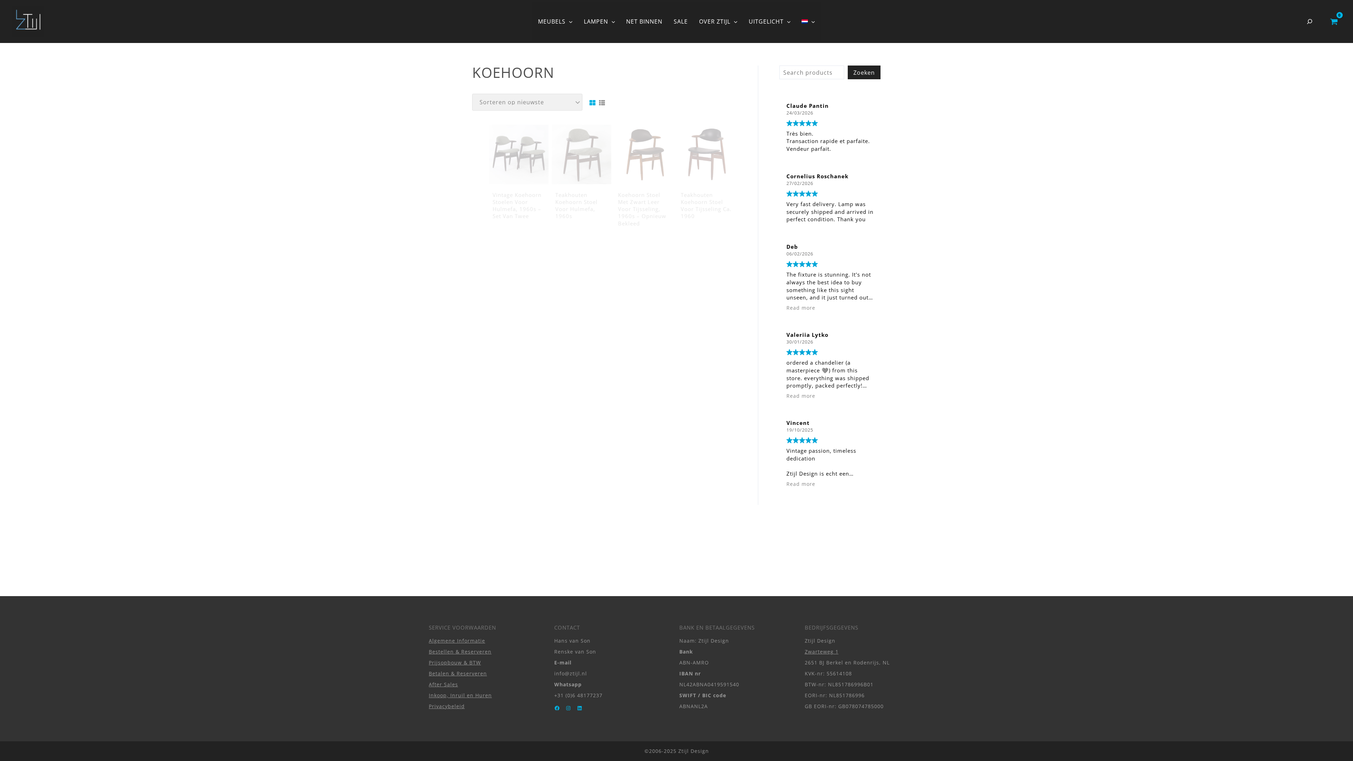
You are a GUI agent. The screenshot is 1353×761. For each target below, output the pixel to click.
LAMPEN (596, 21)
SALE (681, 21)
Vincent (798, 422)
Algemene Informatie (457, 640)
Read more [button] (800, 308)
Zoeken (864, 72)
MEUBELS (552, 21)
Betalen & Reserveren (458, 673)
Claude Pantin (807, 105)
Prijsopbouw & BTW (455, 662)
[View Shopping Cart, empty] (1334, 21)
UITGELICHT (766, 21)
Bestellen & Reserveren (460, 651)
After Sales (443, 684)
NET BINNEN (644, 21)
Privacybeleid (447, 706)
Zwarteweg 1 (822, 651)
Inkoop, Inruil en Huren (460, 695)
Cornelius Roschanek (817, 176)
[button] (569, 21)
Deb (792, 246)
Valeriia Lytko (807, 334)
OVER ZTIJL (714, 21)
